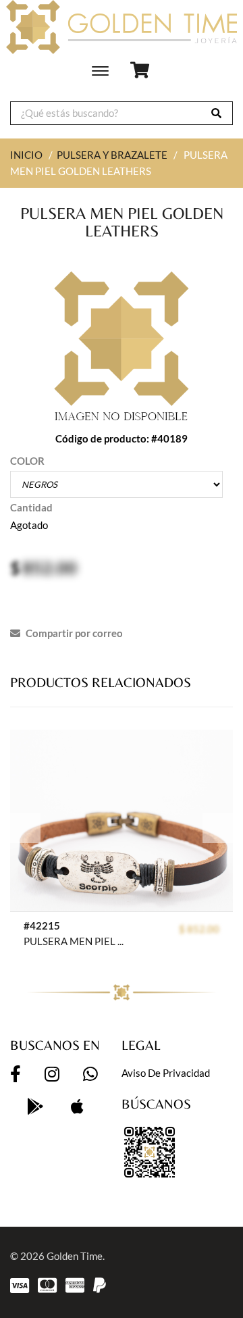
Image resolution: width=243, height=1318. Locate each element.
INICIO (26, 155)
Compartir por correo (73, 633)
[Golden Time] (121, 27)
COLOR (27, 461)
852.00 (49, 567)
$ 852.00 (199, 929)
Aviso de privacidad (166, 1073)
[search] (216, 113)
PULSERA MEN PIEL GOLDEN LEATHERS (77, 941)
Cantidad (31, 507)
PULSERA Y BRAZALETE (112, 155)
